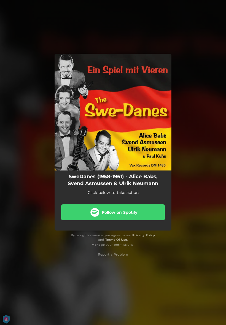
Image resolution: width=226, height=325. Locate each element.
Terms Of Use (116, 240)
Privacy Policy (143, 235)
